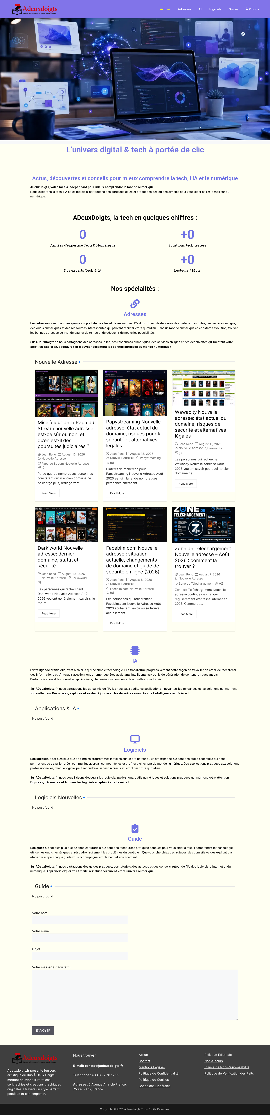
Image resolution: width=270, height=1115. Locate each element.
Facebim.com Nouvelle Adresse (132, 588)
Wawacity (215, 448)
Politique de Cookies (154, 1079)
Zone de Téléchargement (196, 583)
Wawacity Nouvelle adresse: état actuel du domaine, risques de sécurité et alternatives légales (200, 424)
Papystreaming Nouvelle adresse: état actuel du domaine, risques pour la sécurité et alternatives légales (134, 433)
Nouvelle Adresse (54, 458)
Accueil (165, 9)
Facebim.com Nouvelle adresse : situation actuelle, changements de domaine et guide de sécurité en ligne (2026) (132, 560)
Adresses (184, 9)
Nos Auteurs (213, 1061)
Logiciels (215, 9)
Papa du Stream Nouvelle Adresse (65, 463)
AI (200, 9)
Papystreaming (150, 457)
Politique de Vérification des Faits (229, 1073)
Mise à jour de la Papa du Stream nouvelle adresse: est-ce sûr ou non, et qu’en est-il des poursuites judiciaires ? (66, 434)
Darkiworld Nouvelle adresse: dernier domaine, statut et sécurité (60, 557)
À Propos (252, 9)
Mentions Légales (152, 1067)
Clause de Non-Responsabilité (226, 1067)
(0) (44, 467)
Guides (234, 9)
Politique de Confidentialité (159, 1073)
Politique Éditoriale (218, 1055)
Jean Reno (49, 454)
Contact (144, 1061)
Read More (49, 493)
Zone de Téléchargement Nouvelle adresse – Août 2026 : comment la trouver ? (203, 557)
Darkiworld (79, 578)
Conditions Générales (154, 1086)
